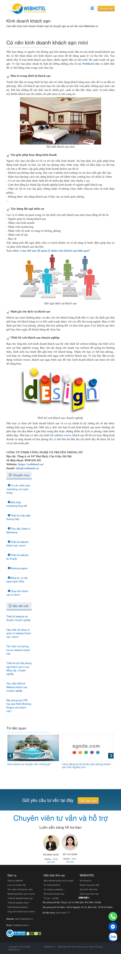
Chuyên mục (21, 475)
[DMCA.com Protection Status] (33, 933)
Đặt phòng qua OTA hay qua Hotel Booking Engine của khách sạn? (18, 705)
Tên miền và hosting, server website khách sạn (18, 649)
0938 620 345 (52, 860)
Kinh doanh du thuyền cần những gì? (29, 764)
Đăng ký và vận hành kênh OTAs (17, 579)
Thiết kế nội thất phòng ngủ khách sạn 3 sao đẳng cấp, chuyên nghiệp (18, 668)
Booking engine (18, 568)
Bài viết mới (20, 606)
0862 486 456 (71, 860)
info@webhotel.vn (21, 925)
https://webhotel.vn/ (31, 464)
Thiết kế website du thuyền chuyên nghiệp (18, 618)
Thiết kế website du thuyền (17, 556)
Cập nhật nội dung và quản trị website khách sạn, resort (18, 633)
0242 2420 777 (63, 912)
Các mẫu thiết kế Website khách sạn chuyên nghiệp (16, 686)
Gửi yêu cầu (106, 8)
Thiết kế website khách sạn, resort (17, 543)
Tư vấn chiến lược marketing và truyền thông (18, 488)
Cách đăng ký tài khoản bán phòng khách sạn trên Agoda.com (86, 765)
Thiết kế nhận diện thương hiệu (18, 517)
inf (17, 468)
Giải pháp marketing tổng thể (16, 503)
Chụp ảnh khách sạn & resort (17, 592)
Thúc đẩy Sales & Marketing (18, 530)
